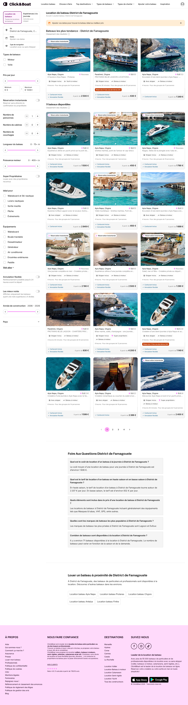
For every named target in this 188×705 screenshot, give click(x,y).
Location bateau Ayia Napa (83, 594)
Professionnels (11, 663)
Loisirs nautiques (16, 201)
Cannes (107, 653)
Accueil (48, 16)
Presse (8, 657)
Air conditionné (15, 252)
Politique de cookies (13, 669)
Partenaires (10, 678)
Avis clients (52, 664)
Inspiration (165, 4)
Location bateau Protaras (112, 594)
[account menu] (182, 4)
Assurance (9, 653)
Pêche (11, 211)
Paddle (11, 262)
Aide (7, 644)
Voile (10, 64)
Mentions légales (12, 675)
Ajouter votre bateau (147, 4)
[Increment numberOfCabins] (37, 125)
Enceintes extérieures (18, 257)
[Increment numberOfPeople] (37, 116)
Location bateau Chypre (140, 594)
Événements (13, 216)
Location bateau (48, 4)
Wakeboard (13, 231)
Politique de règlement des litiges (19, 687)
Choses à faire (65, 4)
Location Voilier (110, 666)
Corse (106, 650)
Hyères (107, 647)
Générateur (13, 247)
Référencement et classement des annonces (23, 684)
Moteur (11, 59)
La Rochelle (109, 660)
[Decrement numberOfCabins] (26, 124)
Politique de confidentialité (16, 666)
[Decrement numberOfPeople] (26, 116)
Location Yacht (110, 679)
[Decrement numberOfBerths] (26, 133)
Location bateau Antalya (81, 601)
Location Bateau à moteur (115, 669)
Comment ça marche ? (14, 650)
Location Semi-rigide (113, 675)
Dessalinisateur (15, 242)
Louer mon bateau (12, 660)
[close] (181, 23)
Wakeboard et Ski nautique (21, 196)
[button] (68, 70)
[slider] (5, 81)
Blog (7, 693)
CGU (7, 672)
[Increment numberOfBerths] (37, 133)
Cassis (107, 657)
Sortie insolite (14, 206)
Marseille (108, 644)
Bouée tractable (15, 237)
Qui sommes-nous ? (13, 647)
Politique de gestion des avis (17, 690)
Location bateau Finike (108, 601)
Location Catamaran (112, 672)
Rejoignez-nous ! (12, 681)
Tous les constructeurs (113, 682)
